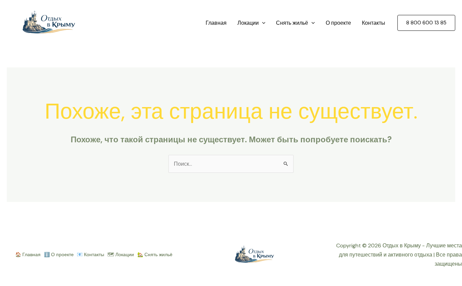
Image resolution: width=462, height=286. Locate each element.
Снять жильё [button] (292, 22)
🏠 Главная (28, 254)
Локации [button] (248, 22)
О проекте (338, 22)
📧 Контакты (90, 254)
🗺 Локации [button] (121, 254)
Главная (216, 22)
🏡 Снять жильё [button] (154, 254)
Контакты (373, 22)
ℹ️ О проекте (59, 254)
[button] (262, 23)
